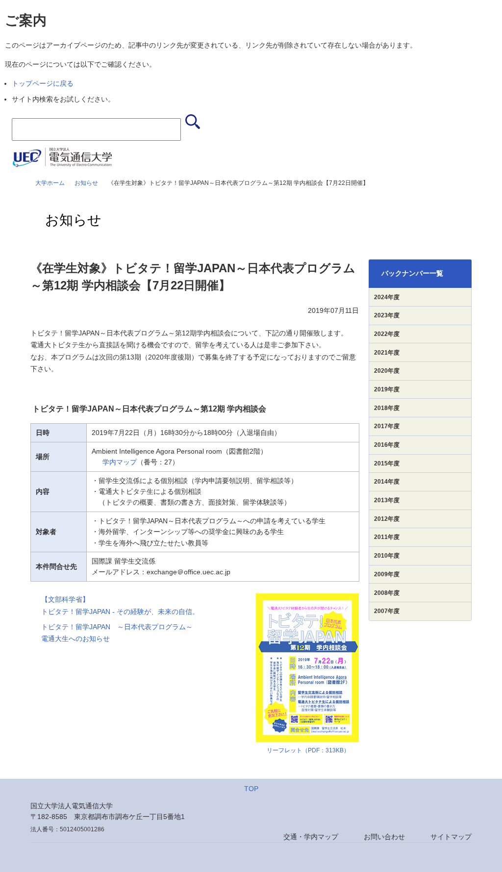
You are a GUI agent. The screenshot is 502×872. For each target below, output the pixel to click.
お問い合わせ (384, 837)
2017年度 (387, 426)
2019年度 (387, 389)
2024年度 (387, 297)
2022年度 (387, 334)
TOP (251, 789)
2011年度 (387, 537)
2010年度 (387, 555)
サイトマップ (451, 837)
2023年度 (387, 315)
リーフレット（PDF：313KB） (308, 750)
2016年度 (387, 444)
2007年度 (387, 611)
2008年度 (387, 593)
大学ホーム (50, 183)
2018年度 (387, 408)
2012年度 (387, 518)
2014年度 (387, 481)
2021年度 (387, 352)
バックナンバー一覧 (412, 273)
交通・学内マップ (310, 837)
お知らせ (86, 183)
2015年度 (387, 463)
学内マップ (119, 462)
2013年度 (387, 500)
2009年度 (387, 574)
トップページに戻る (43, 83)
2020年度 (387, 370)
